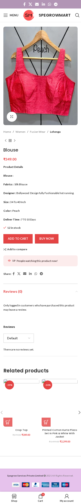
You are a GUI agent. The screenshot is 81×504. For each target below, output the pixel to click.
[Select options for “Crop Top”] (7, 422)
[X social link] (30, 4)
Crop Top (21, 430)
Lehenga (55, 131)
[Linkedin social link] (43, 4)
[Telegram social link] (56, 4)
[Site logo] (28, 15)
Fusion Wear (37, 131)
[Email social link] (37, 4)
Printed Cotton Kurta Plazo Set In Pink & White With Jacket (59, 433)
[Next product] (14, 140)
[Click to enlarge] (12, 117)
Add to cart (18, 238)
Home (7, 131)
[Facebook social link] (24, 4)
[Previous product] (5, 140)
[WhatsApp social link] (49, 4)
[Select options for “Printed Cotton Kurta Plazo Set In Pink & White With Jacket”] (46, 422)
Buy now (46, 238)
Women (20, 131)
